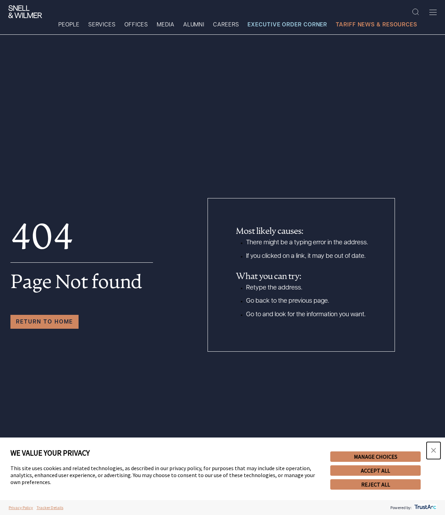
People (68, 25)
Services (102, 25)
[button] (433, 450)
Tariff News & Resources (376, 25)
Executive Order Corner (287, 25)
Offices (136, 25)
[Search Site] (415, 12)
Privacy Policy (21, 507)
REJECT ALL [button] (375, 484)
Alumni (193, 25)
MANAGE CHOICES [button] (375, 456)
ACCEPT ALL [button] (375, 470)
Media (166, 25)
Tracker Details (50, 507)
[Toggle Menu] (433, 12)
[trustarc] (425, 507)
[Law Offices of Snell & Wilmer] (25, 11)
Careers (226, 25)
